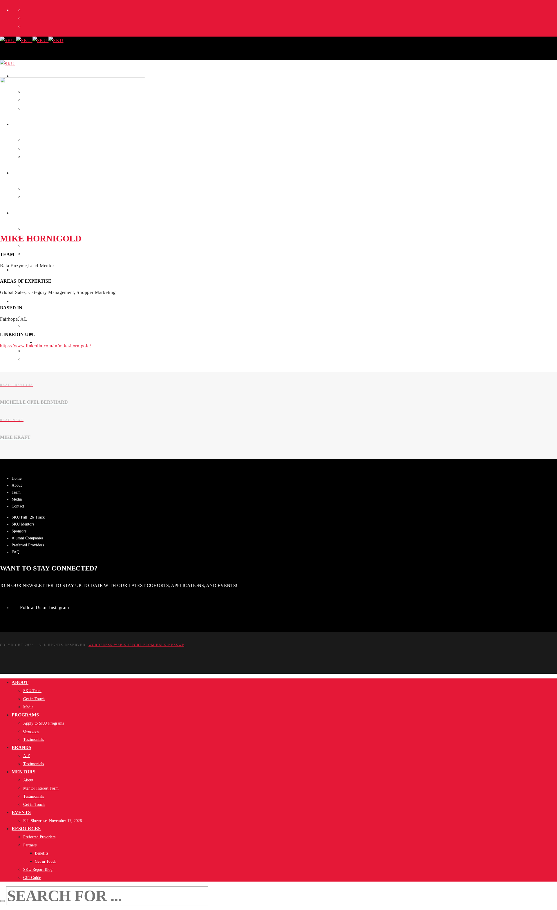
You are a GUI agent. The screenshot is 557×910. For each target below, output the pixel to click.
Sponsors (19, 531)
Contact (18, 506)
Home (16, 478)
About (17, 485)
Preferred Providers (28, 545)
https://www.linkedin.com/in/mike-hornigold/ (45, 345)
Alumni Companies (27, 538)
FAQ (15, 552)
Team (16, 492)
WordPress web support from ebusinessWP (136, 645)
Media (17, 499)
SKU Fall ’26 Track (28, 517)
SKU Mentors (23, 524)
